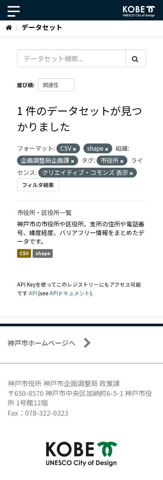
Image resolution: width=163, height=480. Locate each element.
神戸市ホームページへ (41, 343)
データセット (42, 27)
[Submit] (135, 58)
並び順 (25, 85)
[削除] (74, 149)
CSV (24, 253)
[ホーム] (9, 27)
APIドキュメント (70, 293)
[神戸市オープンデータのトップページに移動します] (139, 11)
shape (43, 253)
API (33, 293)
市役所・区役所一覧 (44, 212)
